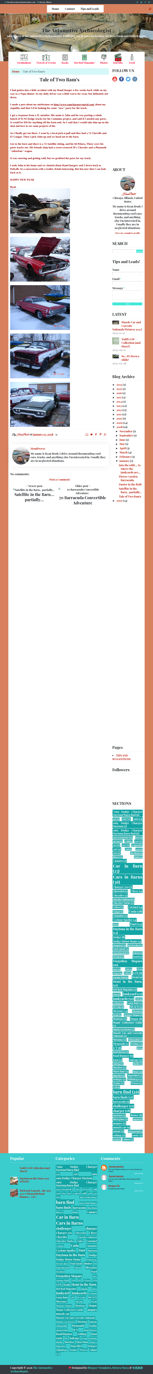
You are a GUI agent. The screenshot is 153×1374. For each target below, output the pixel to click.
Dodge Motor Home (125, 941)
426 (115, 849)
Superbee (117, 1075)
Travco (135, 1083)
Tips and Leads (89, 9)
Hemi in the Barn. (127, 981)
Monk (116, 1015)
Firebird (117, 956)
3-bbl (127, 841)
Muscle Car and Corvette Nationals (127, 1034)
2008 (119, 427)
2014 (119, 401)
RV (138, 1048)
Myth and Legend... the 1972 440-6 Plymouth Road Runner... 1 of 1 (35, 1193)
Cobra (116, 907)
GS (138, 969)
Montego (118, 1018)
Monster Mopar (132, 1015)
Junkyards (120, 998)
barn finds (120, 1097)
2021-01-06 (138, 1173)
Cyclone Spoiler (123, 920)
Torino (116, 1083)
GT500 (116, 973)
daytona (117, 1115)
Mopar (134, 1019)
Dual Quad (119, 948)
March (124, 452)
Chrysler (118, 895)
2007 (119, 500)
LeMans (117, 1003)
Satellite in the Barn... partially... (34, 497)
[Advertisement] (127, 125)
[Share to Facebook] (96, 434)
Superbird (133, 1075)
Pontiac (135, 1043)
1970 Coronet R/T (121, 837)
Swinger (117, 1079)
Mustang (118, 1039)
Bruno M (113, 1186)
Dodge (117, 937)
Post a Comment (59, 479)
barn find (122, 1092)
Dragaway (118, 945)
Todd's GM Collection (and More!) (130, 342)
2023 (119, 384)
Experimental (119, 953)
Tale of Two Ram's (130, 496)
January (125, 461)
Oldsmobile (134, 1039)
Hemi (135, 977)
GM (127, 969)
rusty (135, 1135)
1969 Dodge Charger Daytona (127, 824)
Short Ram (119, 1071)
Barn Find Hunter (88, 1203)
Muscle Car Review (122, 1029)
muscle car (119, 1127)
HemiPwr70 (129, 194)
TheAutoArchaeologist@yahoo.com (21, 2)
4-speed (136, 845)
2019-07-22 (138, 1183)
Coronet (133, 907)
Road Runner (121, 1055)
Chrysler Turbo (121, 902)
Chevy (135, 891)
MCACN (134, 1006)
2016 (119, 393)
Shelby (136, 1063)
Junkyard (129, 994)
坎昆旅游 (137, 1367)
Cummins (118, 915)
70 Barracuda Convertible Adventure (82, 500)
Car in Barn (127, 866)
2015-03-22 (138, 1191)
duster (134, 1115)
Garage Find (119, 977)
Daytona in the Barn (127, 929)
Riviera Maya (120, 1367)
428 (127, 849)
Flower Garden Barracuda (128, 478)
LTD (138, 999)
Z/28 (115, 1087)
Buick (137, 857)
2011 (119, 414)
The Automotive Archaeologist (76, 30)
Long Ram (133, 1003)
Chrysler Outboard (122, 899)
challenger (120, 1106)
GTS (126, 973)
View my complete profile (127, 233)
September (127, 435)
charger (118, 1111)
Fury (115, 969)
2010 (119, 418)
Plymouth (119, 1043)
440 (138, 849)
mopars (117, 1123)
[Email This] (87, 434)
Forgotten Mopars (127, 961)
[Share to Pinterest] (100, 434)
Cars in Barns (127, 877)
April (123, 448)
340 (137, 841)
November (126, 431)
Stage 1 (136, 1071)
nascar (116, 1131)
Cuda (133, 911)
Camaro (118, 861)
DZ (114, 924)
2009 (119, 423)
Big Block (135, 853)
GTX (136, 973)
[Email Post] (55, 434)
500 (115, 853)
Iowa (115, 994)
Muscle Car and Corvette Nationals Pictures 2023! (127, 325)
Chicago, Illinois (45, 2)
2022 (119, 389)
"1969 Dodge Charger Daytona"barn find (127, 813)
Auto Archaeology (88, 1197)
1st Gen (116, 841)
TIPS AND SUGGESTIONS (121, 757)
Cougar (116, 911)
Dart (133, 924)
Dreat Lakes (134, 945)
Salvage (134, 1060)
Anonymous (115, 1166)
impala (136, 1119)
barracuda (119, 1101)
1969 (136, 819)
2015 (119, 397)
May (122, 444)
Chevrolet (118, 891)
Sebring (117, 1063)
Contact (70, 9)
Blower (116, 857)
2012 (119, 410)
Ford (136, 956)
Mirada (136, 1011)
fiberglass (118, 1119)
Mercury (118, 1011)
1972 (138, 837)
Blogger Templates (99, 1367)
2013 (119, 406)
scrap (115, 1139)
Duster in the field (130, 484)
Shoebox (118, 1067)
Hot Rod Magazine (123, 989)
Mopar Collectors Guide (127, 1022)
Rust (115, 1060)
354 (114, 845)
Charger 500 (121, 887)
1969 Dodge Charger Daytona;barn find (127, 832)
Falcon (136, 953)
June (123, 439)
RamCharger (119, 1052)
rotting (117, 1135)
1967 (124, 819)
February (126, 456)
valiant (126, 1139)
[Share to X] (91, 434)
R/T (115, 1048)
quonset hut (134, 1131)
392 (124, 845)
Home (55, 9)
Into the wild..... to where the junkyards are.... (130, 468)
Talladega (133, 1079)
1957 (115, 819)
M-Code (117, 1006)
